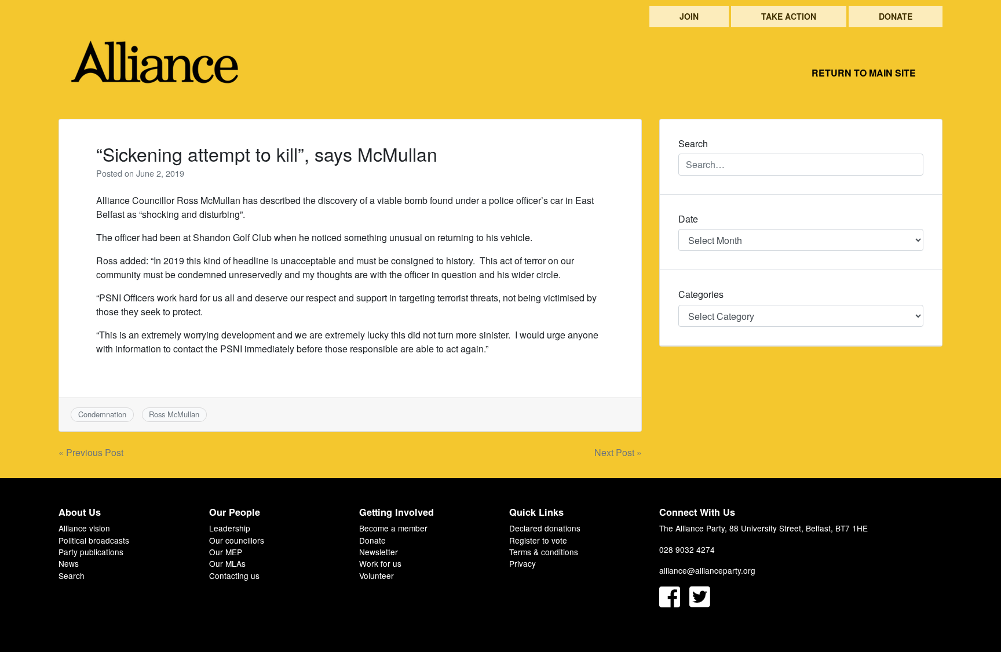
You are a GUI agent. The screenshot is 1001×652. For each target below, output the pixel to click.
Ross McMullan (174, 414)
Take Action (788, 16)
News (69, 563)
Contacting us (234, 575)
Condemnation (102, 414)
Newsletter (378, 552)
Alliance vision (84, 528)
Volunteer (376, 575)
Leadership (229, 528)
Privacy (522, 563)
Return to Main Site (864, 72)
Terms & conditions (543, 552)
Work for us (380, 563)
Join (689, 16)
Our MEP (225, 552)
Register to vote (538, 540)
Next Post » (618, 452)
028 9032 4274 (687, 549)
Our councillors (236, 540)
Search (72, 575)
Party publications (91, 552)
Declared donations (544, 528)
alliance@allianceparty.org (707, 570)
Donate (895, 16)
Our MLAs (227, 563)
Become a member (393, 528)
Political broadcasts (94, 540)
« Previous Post (91, 452)
